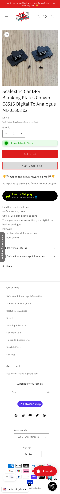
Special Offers (13, 347)
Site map (11, 354)
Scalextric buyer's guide (18, 303)
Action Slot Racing (33, 488)
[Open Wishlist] (45, 16)
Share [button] (9, 266)
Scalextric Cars (13, 332)
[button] (6, 16)
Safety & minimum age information (24, 296)
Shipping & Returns (16, 325)
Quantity (6, 127)
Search (9, 318)
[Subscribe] (48, 392)
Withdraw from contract (2, 247)
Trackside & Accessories (18, 339)
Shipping (16, 122)
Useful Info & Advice (16, 310)
